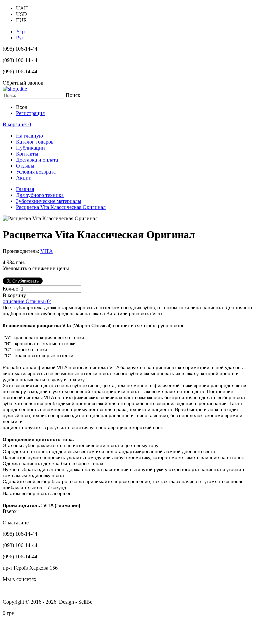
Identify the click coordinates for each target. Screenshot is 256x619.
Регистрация (30, 113)
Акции (24, 178)
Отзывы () (38, 301)
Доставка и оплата (37, 160)
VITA (46, 251)
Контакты (27, 154)
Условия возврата (36, 172)
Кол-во (11, 289)
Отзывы (25, 166)
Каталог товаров (35, 142)
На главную (29, 136)
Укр (20, 31)
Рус (20, 37)
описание (14, 301)
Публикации (30, 148)
